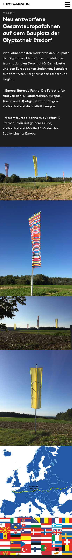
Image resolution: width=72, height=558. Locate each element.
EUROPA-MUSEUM (16, 4)
